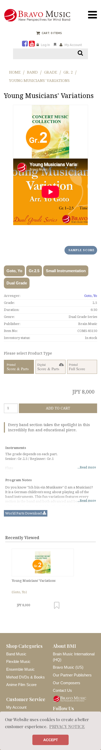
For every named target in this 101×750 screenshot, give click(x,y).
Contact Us (62, 690)
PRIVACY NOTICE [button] (67, 726)
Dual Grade (16, 283)
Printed (18, 366)
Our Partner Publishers (72, 675)
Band (32, 72)
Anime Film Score (21, 684)
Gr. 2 (68, 72)
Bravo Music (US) (68, 667)
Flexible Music (18, 661)
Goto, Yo (14, 271)
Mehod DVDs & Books (25, 677)
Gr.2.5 (34, 271)
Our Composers (66, 683)
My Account (73, 45)
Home (15, 72)
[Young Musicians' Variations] (43, 563)
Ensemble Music (20, 669)
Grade (50, 72)
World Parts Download (23, 513)
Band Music (16, 654)
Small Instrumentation (66, 271)
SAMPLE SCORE (81, 250)
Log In (45, 45)
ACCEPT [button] (50, 740)
